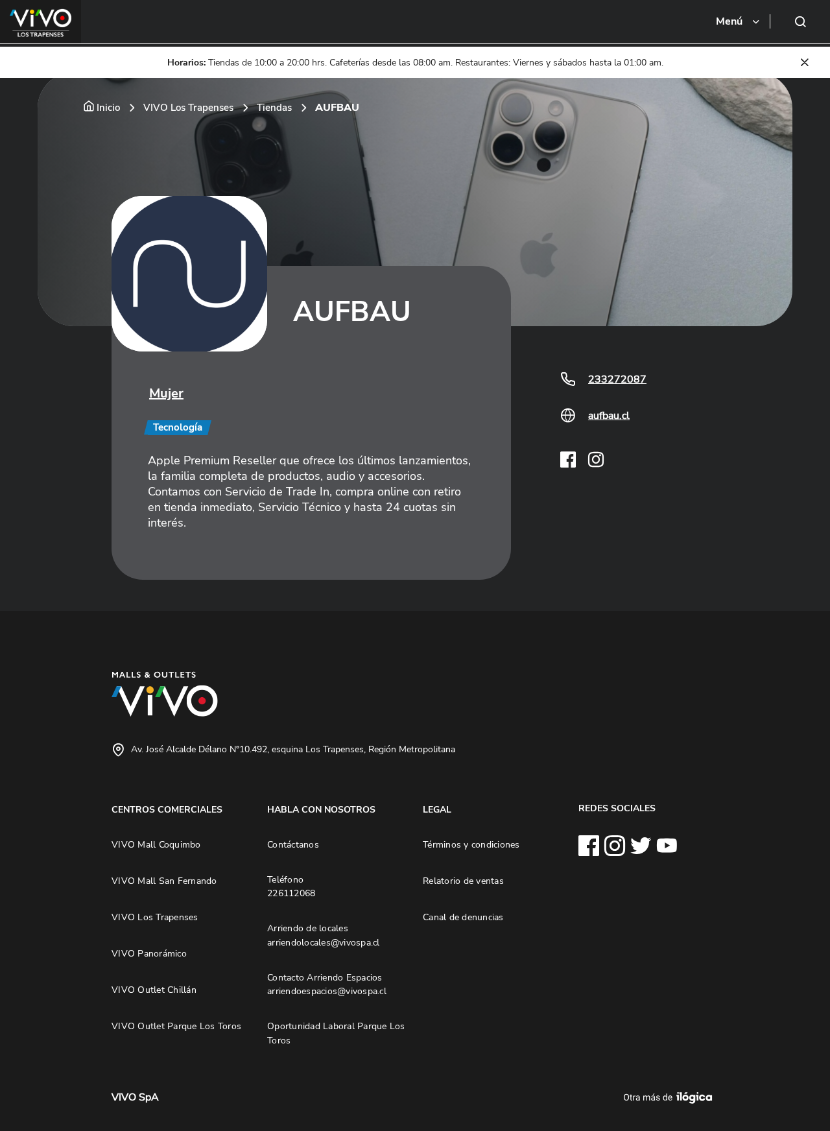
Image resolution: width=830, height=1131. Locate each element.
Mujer (166, 393)
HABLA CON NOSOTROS (321, 809)
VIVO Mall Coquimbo (156, 844)
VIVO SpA (135, 1097)
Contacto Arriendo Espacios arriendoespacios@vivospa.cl (326, 984)
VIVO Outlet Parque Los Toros (176, 1025)
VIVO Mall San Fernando (164, 880)
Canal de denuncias (463, 917)
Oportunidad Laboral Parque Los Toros (336, 1033)
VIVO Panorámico (149, 953)
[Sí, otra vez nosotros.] (669, 1097)
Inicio (108, 107)
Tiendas (274, 107)
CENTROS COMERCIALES (167, 809)
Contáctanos (293, 844)
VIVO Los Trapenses (188, 107)
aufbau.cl (609, 416)
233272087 (617, 379)
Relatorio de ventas (463, 880)
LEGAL (437, 809)
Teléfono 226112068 (291, 886)
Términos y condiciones (471, 844)
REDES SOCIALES (617, 808)
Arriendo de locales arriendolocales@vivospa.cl (323, 935)
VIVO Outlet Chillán (154, 989)
